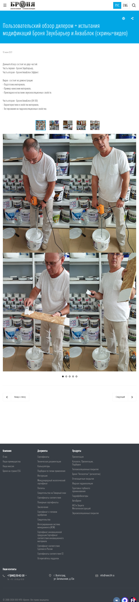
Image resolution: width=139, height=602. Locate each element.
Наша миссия (8, 466)
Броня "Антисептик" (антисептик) (86, 474)
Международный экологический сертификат (51, 482)
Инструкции (42, 475)
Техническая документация (49, 461)
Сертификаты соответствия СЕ (50, 553)
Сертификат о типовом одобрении (47, 513)
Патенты (41, 488)
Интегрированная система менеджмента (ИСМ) (48, 526)
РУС (117, 6)
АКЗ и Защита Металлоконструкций (81, 507)
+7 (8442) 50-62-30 (15, 575)
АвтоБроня (76, 500)
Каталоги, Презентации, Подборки (82, 463)
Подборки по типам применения (51, 471)
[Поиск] (134, 5)
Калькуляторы (43, 466)
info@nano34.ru (107, 575)
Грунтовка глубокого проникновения (81, 490)
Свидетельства (43, 519)
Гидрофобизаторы (80, 496)
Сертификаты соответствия (49, 497)
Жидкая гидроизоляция (82, 483)
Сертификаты (43, 457)
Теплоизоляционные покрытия (85, 469)
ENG (125, 6)
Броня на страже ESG (12, 471)
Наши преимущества (12, 461)
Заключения (42, 507)
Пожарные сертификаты (47, 502)
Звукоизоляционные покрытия (85, 513)
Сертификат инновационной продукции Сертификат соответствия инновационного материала (50, 536)
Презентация (78, 457)
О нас (5, 457)
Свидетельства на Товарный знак (51, 493)
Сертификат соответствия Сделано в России (48, 547)
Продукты (76, 451)
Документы (42, 451)
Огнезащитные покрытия (83, 478)
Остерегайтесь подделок (48, 558)
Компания (7, 451)
